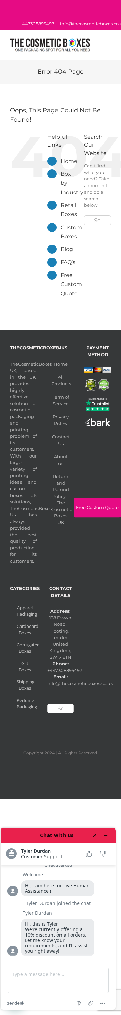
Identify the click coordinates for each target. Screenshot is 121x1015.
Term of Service (61, 400)
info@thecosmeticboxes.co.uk (80, 683)
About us (61, 460)
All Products (61, 380)
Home (69, 161)
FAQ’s (68, 262)
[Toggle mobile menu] (108, 44)
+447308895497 (36, 23)
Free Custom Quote (71, 284)
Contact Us (60, 440)
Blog (67, 249)
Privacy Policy (61, 420)
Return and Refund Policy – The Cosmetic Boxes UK (61, 499)
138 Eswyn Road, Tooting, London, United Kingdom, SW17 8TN (60, 637)
